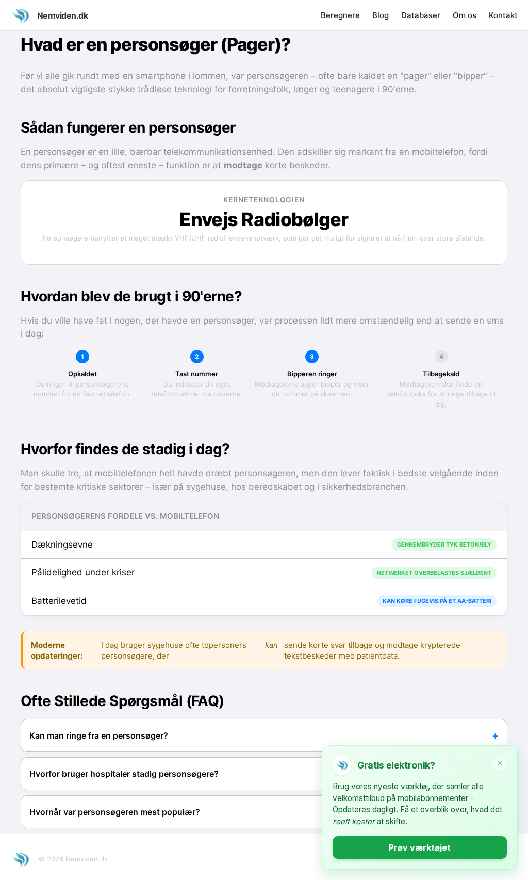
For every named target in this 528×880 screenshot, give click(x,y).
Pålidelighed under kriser (83, 572)
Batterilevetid (59, 601)
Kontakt (503, 15)
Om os (464, 15)
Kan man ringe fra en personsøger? (98, 735)
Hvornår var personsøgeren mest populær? (114, 812)
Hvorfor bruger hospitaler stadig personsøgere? (124, 774)
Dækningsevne (62, 544)
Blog (380, 15)
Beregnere (340, 15)
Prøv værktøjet (420, 847)
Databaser (420, 15)
